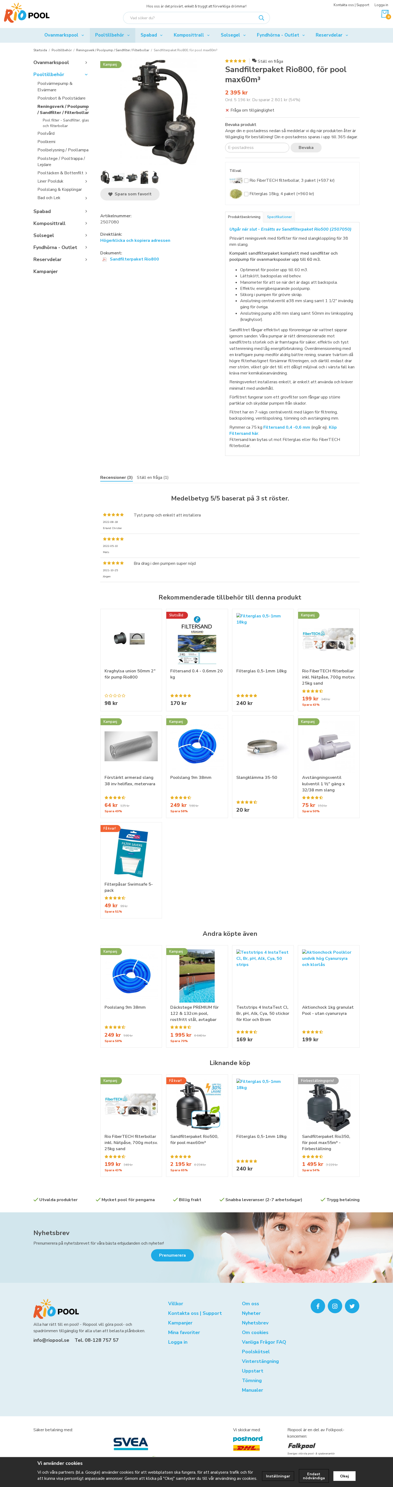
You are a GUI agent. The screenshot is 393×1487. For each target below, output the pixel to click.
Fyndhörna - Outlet (278, 35)
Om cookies (255, 1332)
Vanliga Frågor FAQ (264, 1342)
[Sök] (261, 17)
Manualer (252, 1390)
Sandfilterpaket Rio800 (134, 259)
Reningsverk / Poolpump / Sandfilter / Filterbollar (63, 110)
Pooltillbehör (109, 35)
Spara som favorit (132, 194)
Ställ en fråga (270, 61)
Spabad (149, 35)
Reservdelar (329, 35)
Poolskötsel (256, 1351)
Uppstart (252, 1371)
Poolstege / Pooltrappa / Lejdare (61, 162)
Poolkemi (46, 142)
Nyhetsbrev (51, 1233)
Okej (344, 1476)
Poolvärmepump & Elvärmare (54, 87)
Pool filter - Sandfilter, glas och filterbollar (66, 123)
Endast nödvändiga (314, 1475)
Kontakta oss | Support (351, 5)
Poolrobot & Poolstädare (61, 98)
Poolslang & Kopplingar (59, 189)
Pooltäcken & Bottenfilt (60, 173)
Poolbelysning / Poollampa (62, 150)
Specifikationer (279, 217)
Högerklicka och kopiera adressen (135, 240)
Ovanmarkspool (61, 35)
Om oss (250, 1303)
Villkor (175, 1303)
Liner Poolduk (50, 181)
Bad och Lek (48, 198)
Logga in (381, 5)
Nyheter (251, 1313)
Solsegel (230, 35)
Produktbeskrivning (244, 217)
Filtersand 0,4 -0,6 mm (286, 427)
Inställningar (278, 1476)
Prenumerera (172, 1255)
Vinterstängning (260, 1361)
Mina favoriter (184, 1332)
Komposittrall (189, 35)
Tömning (252, 1380)
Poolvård (46, 133)
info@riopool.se (51, 1340)
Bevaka (306, 148)
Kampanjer (45, 271)
